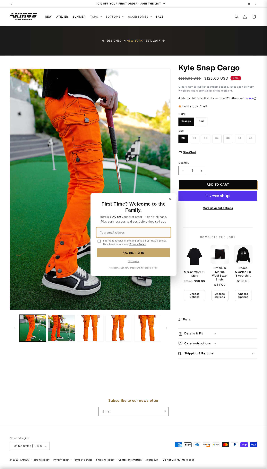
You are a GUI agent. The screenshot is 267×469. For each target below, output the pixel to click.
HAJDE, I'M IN (133, 252)
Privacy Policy (137, 244)
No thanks (133, 261)
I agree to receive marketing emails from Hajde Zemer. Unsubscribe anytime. (135, 242)
